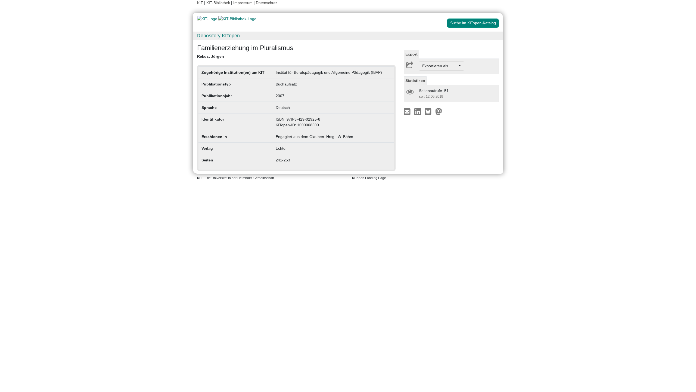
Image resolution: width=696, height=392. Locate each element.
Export (411, 54)
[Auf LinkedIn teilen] (418, 111)
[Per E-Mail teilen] (408, 111)
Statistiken (415, 80)
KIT (200, 3)
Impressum (243, 3)
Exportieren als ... (440, 66)
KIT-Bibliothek (218, 3)
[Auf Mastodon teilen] (438, 111)
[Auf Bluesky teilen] (429, 111)
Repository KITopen (218, 35)
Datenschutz (266, 3)
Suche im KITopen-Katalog (473, 23)
